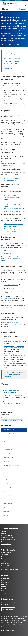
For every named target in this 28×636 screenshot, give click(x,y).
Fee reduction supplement (11, 229)
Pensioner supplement (10, 226)
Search (23, 9)
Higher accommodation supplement (14, 202)
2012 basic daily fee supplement (13, 224)
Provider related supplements (11, 61)
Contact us (4, 542)
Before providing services (9, 487)
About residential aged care (9, 433)
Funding (5, 13)
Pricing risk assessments (10, 479)
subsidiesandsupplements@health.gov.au (14, 403)
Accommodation (9, 346)
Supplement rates (8, 68)
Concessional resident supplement (14, 208)
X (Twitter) (4, 589)
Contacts (5, 519)
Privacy (3, 561)
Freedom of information (8, 539)
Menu (6, 9)
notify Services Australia (11, 285)
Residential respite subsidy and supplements (11, 466)
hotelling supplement (13, 354)
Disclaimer (4, 559)
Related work (6, 511)
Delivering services (7, 495)
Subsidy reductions (8, 475)
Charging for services (8, 499)
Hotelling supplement (10, 253)
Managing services (7, 503)
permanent (4, 276)
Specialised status (8, 457)
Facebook (4, 584)
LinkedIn (3, 586)
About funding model (9, 441)
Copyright (4, 556)
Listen (5, 44)
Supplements (7, 471)
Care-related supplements (11, 341)
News (4, 507)
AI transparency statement (8, 537)
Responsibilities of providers (9, 491)
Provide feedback (8, 609)
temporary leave (7, 298)
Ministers (3, 533)
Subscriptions (5, 567)
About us (3, 531)
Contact (5, 71)
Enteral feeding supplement (12, 178)
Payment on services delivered (11, 445)
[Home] (14, 4)
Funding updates (8, 483)
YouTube (3, 591)
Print (11, 44)
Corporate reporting (7, 535)
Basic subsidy (7, 453)
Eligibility (6, 56)
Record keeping (7, 66)
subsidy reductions (6, 163)
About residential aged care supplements (15, 54)
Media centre (5, 578)
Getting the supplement (10, 63)
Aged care (5, 420)
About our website (6, 552)
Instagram (4, 593)
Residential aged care (16, 420)
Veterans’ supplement (10, 231)
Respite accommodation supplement (14, 211)
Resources (5, 515)
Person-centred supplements (11, 58)
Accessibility (4, 554)
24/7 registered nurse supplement (13, 251)
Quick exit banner (6, 563)
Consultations (5, 582)
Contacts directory (6, 544)
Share (18, 44)
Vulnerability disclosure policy (9, 569)
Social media (5, 565)
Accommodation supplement (12, 195)
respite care (13, 276)
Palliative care (7, 461)
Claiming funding (8, 449)
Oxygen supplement (10, 180)
